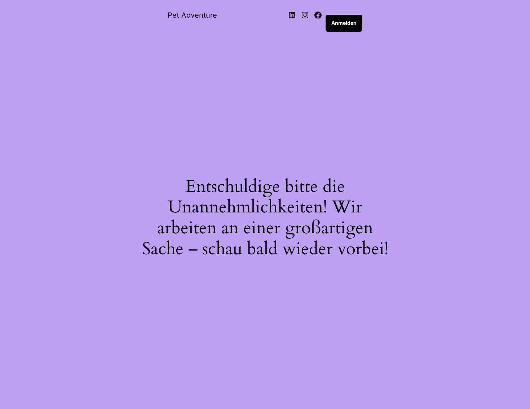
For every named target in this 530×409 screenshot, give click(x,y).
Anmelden (344, 23)
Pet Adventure (192, 15)
